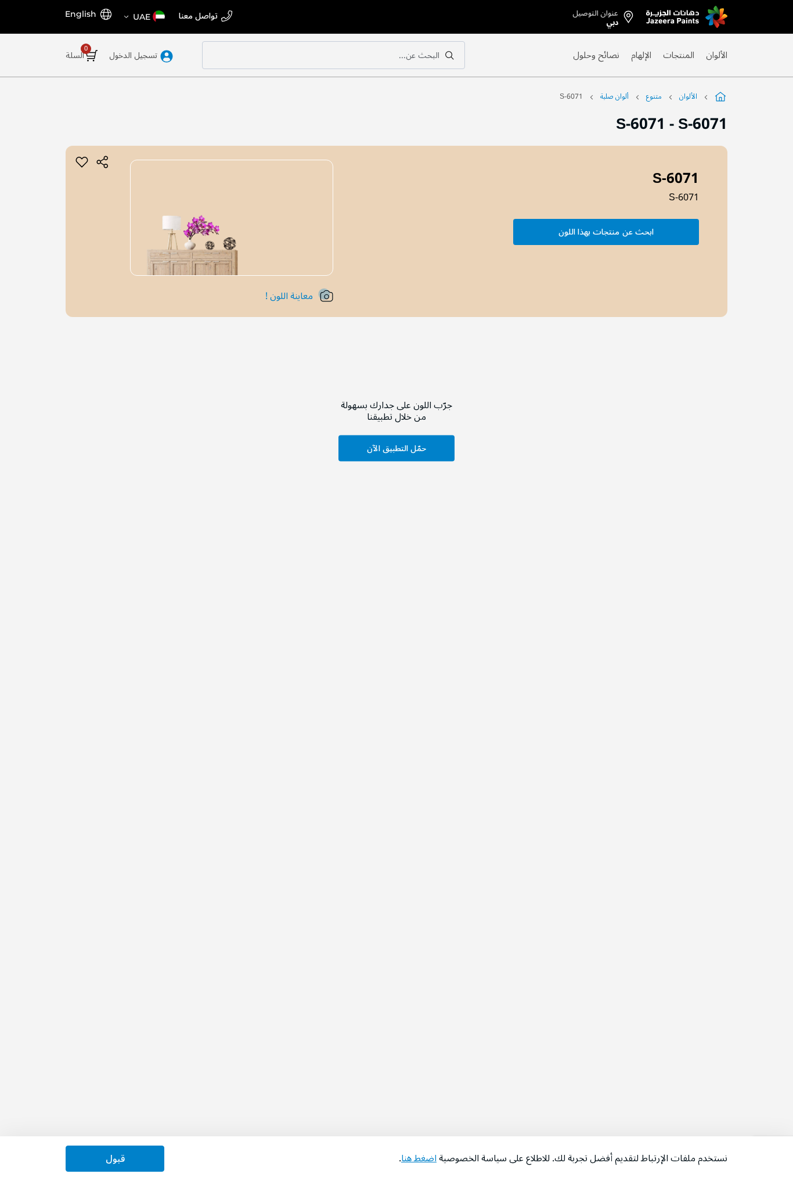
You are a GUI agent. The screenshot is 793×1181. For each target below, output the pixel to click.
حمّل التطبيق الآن (396, 448)
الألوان (716, 55)
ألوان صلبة (614, 96)
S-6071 (684, 197)
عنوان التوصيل (595, 15)
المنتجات (678, 55)
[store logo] (686, 17)
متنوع (654, 96)
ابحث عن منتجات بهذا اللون (606, 232)
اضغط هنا (419, 1158)
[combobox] (333, 55)
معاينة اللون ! (289, 296)
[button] (143, 16)
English (80, 14)
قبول (115, 1159)
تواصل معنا (198, 16)
